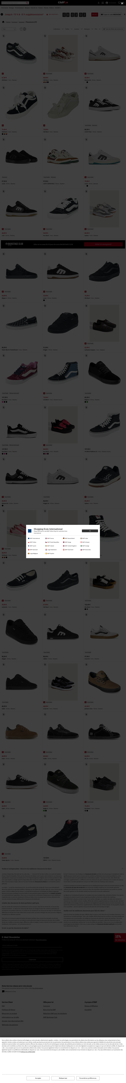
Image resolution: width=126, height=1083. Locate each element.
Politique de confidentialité (27, 1052)
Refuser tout (63, 1078)
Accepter (38, 1078)
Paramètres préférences (87, 1078)
